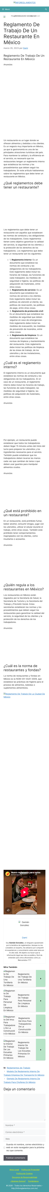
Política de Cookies (24, 1173)
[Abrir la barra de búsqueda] (46, 9)
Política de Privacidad (30, 1169)
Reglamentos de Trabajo (18, 1068)
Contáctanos (33, 1181)
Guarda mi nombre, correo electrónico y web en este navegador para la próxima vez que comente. (25, 1147)
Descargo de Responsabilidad (24, 1177)
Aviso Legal (14, 1169)
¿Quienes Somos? (18, 1181)
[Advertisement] (24, 101)
